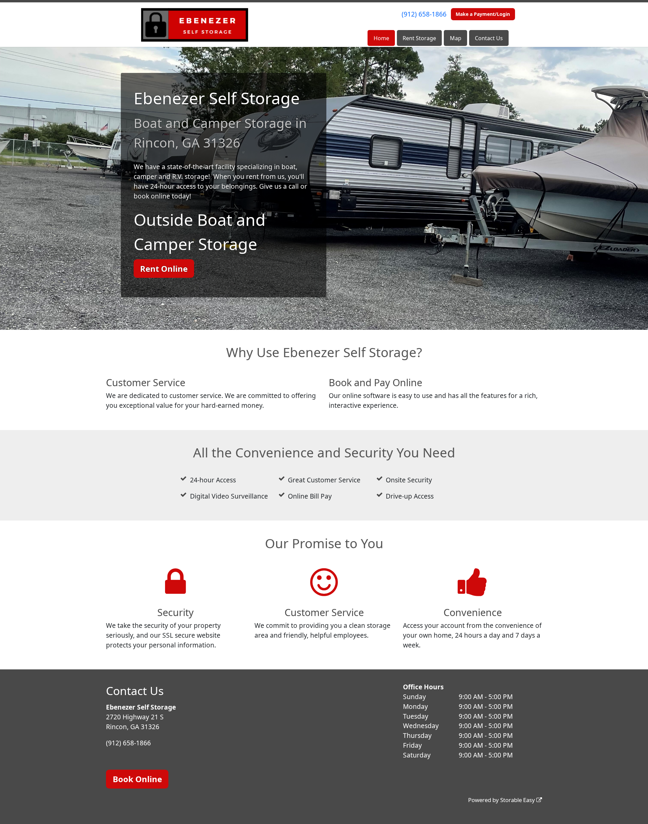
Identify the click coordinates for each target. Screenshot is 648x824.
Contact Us (489, 38)
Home (381, 38)
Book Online (137, 779)
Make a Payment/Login (483, 14)
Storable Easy (518, 800)
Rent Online (164, 268)
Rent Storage (419, 38)
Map (455, 38)
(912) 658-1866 (424, 14)
